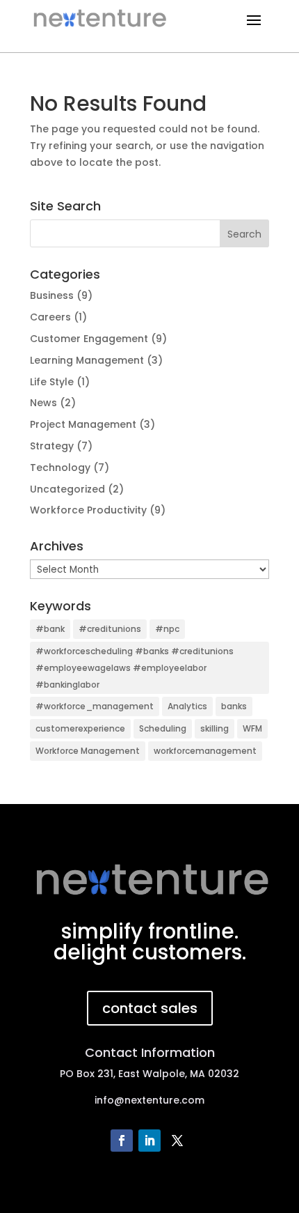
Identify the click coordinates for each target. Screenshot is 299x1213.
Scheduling (162, 728)
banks (234, 706)
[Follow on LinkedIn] (149, 1140)
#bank (50, 629)
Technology (60, 467)
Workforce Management (87, 751)
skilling (214, 728)
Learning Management (87, 360)
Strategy (52, 446)
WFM (252, 728)
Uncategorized (67, 489)
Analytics (187, 706)
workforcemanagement (205, 751)
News (43, 403)
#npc (167, 629)
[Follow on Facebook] (122, 1140)
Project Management (83, 424)
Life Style (52, 382)
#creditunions (110, 629)
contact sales (149, 1008)
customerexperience (80, 728)
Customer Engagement (89, 339)
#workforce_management (94, 706)
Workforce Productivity (88, 510)
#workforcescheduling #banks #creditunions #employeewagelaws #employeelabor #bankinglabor (134, 667)
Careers (50, 317)
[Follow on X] (177, 1140)
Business (52, 295)
